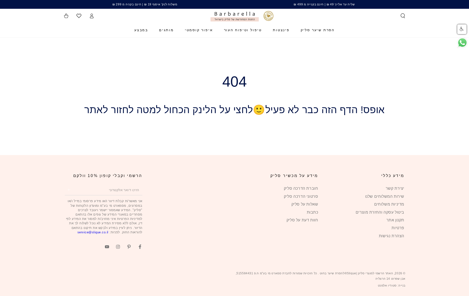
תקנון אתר (395, 220)
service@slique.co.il (92, 232)
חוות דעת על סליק (302, 220)
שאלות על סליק (304, 204)
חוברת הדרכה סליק (301, 188)
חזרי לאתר (234, 132)
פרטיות (398, 228)
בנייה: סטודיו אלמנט (391, 285)
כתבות (312, 212)
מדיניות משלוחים (389, 204)
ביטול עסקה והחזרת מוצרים (380, 212)
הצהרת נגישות (391, 236)
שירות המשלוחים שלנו (384, 196)
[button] (402, 15)
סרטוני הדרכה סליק (301, 196)
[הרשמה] (67, 189)
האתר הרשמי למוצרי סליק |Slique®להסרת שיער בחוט (356, 273)
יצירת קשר (395, 188)
